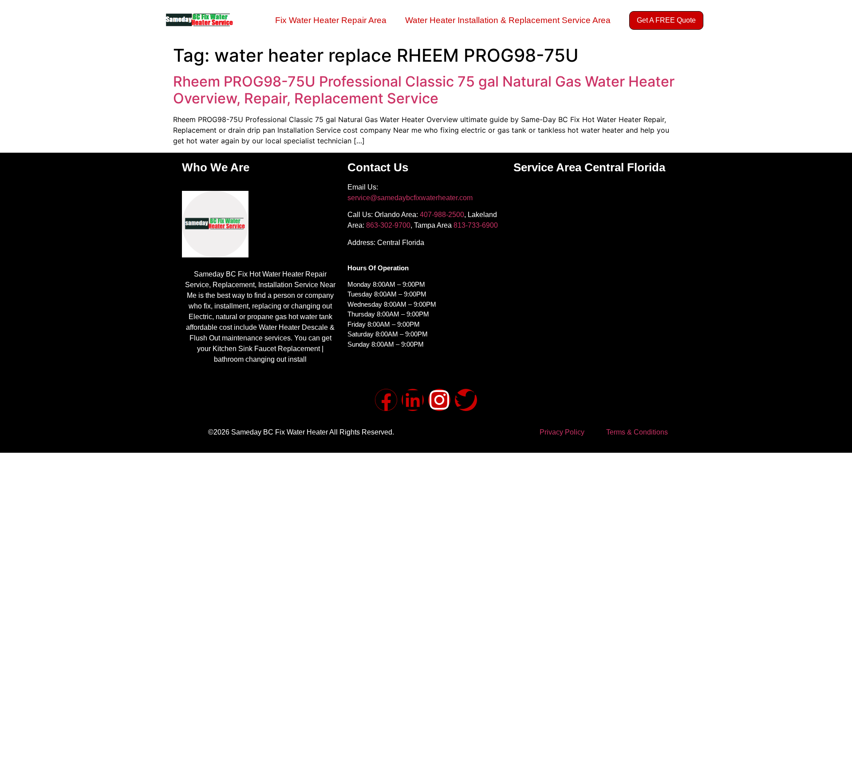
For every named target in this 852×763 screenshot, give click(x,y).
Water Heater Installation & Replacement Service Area (508, 20)
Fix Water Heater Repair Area (331, 20)
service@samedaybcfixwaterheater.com (410, 198)
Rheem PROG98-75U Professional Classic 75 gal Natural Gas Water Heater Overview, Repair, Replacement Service (423, 90)
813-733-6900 (476, 225)
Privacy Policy (562, 432)
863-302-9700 (388, 225)
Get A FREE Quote (666, 20)
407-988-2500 (442, 214)
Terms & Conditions (637, 432)
